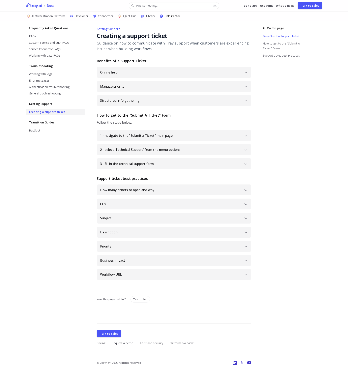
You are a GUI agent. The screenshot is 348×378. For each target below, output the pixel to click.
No (145, 299)
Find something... (176, 5)
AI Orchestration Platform (48, 16)
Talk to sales (310, 5)
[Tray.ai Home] (34, 5)
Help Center (172, 16)
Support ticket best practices (281, 55)
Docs (50, 5)
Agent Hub (129, 16)
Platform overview (182, 343)
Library (150, 16)
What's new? (285, 5)
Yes (135, 299)
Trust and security (151, 343)
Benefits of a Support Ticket (281, 36)
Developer (81, 16)
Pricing (101, 343)
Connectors (105, 16)
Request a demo (122, 343)
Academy (266, 5)
